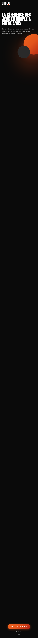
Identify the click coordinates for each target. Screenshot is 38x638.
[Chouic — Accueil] (6, 3)
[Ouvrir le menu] (34, 3)
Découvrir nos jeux (19, 626)
